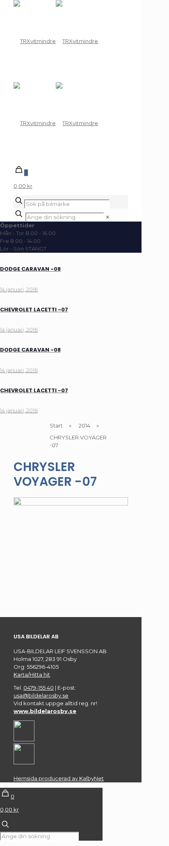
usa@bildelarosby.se (41, 695)
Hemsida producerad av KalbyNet (59, 778)
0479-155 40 (38, 687)
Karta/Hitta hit (32, 674)
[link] (107, 217)
